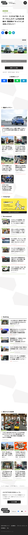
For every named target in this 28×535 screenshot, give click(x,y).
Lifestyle (7, 486)
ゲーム (18, 72)
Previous (2, 48)
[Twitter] (6, 32)
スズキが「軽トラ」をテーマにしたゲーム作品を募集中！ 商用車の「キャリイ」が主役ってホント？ (14, 486)
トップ (2, 486)
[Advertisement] (14, 285)
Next (26, 48)
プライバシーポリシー (21, 525)
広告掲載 (13, 525)
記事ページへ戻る (14, 68)
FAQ (8, 528)
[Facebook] (2, 32)
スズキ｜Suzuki (12, 72)
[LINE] (9, 32)
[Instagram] (25, 511)
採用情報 (3, 528)
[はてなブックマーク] (13, 32)
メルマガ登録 (14, 502)
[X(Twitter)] (21, 511)
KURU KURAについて (5, 525)
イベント (5, 72)
